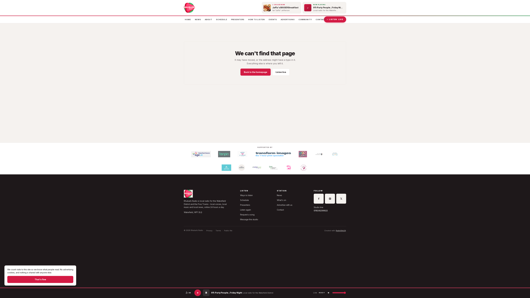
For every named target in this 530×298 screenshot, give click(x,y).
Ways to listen (246, 195)
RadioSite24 (341, 231)
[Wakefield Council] (256, 167)
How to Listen (256, 19)
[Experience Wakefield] (303, 167)
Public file (228, 231)
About (208, 19)
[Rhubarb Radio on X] (341, 199)
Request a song (247, 214)
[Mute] (329, 293)
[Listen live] (197, 292)
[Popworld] (303, 154)
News (198, 19)
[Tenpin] (224, 154)
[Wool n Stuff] (242, 154)
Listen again (245, 210)
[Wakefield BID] (288, 167)
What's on (281, 200)
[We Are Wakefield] (319, 154)
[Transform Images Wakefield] (273, 154)
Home (188, 19)
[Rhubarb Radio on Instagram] (330, 199)
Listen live (281, 72)
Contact (321, 19)
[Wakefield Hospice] (273, 167)
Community (305, 19)
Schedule (221, 19)
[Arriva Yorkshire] (226, 167)
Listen (336, 19)
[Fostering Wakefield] (335, 154)
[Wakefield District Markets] (241, 167)
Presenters (237, 19)
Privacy (209, 231)
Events (273, 19)
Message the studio (249, 219)
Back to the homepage (255, 72)
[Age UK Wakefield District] (201, 154)
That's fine (40, 279)
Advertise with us (284, 205)
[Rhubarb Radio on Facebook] (319, 199)
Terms (218, 231)
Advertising (288, 19)
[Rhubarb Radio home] (189, 8)
